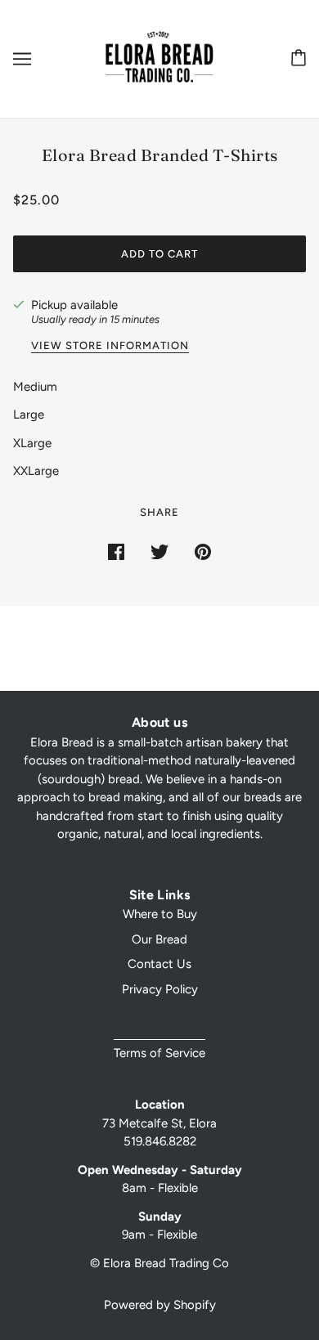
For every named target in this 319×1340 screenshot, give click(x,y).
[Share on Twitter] (159, 551)
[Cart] (295, 58)
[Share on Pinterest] (203, 551)
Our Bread (159, 939)
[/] (159, 58)
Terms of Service (159, 1053)
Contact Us (159, 964)
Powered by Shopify (160, 1304)
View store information (110, 346)
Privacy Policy (160, 989)
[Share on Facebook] (116, 551)
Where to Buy (160, 914)
